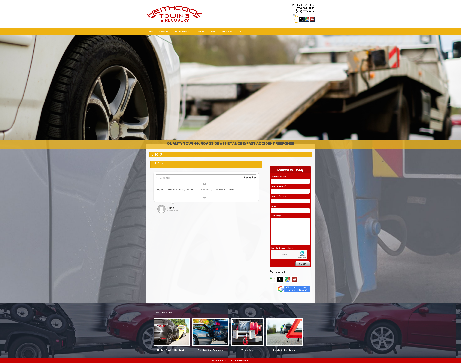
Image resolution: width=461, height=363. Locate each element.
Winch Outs (247, 350)
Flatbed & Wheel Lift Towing (171, 350)
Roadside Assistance (284, 350)
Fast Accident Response (210, 350)
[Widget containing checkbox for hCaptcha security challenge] (289, 254)
